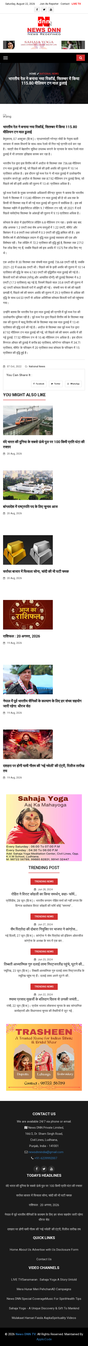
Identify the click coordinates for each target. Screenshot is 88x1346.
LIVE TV (76, 3)
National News (36, 366)
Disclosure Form (67, 1249)
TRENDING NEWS (44, 881)
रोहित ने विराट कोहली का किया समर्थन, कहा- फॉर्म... (44, 894)
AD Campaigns (61, 1289)
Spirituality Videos (64, 1318)
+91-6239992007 (45, 1158)
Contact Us (44, 1259)
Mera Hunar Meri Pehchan (34, 1289)
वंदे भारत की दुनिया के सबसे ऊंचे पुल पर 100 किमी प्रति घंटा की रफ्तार (44, 1186)
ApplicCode (44, 1339)
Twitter (57, 384)
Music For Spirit (55, 1299)
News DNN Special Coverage (26, 1299)
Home (33, 73)
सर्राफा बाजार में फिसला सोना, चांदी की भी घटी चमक (36, 571)
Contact (65, 3)
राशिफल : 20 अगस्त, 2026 (21, 636)
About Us (25, 1249)
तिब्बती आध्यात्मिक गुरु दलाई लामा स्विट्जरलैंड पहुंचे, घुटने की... (44, 964)
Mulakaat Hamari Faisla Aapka (32, 1318)
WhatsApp (74, 384)
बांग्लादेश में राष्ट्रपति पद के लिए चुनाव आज (30, 506)
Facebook (39, 384)
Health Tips (73, 1299)
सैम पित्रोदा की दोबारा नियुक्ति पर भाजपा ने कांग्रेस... (44, 929)
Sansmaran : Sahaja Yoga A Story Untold (49, 1279)
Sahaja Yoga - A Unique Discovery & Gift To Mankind (44, 1308)
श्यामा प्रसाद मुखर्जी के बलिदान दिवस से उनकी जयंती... (44, 999)
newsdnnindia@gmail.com (45, 1152)
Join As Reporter (49, 3)
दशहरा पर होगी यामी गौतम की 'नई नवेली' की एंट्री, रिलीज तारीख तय (44, 1229)
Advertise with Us (43, 1249)
